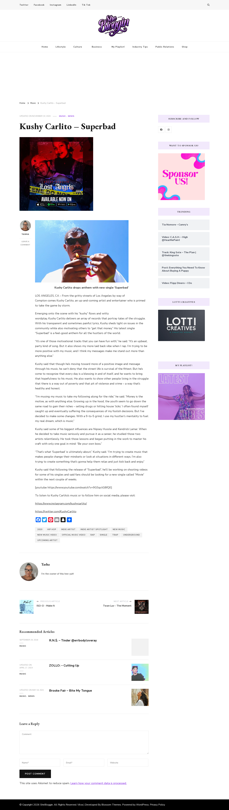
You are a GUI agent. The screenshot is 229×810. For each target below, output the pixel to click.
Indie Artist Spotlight (94, 529)
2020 (39, 529)
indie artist (68, 529)
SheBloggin (46, 804)
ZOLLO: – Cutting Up (64, 665)
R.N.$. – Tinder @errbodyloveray (73, 640)
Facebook (39, 5)
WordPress (142, 804)
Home (45, 46)
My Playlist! (118, 46)
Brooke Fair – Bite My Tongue (70, 690)
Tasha (25, 234)
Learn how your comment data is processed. (98, 783)
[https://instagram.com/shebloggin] (168, 130)
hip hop (51, 529)
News (71, 116)
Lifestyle (61, 46)
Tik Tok (86, 5)
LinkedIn (71, 5)
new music (119, 529)
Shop (185, 46)
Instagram (55, 5)
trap (115, 535)
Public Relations (164, 46)
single (103, 535)
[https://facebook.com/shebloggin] (161, 130)
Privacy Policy (157, 804)
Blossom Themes (111, 804)
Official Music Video (74, 535)
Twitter (23, 5)
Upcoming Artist (47, 540)
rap (93, 535)
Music (62, 116)
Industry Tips (140, 46)
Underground (131, 535)
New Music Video (47, 535)
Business (97, 46)
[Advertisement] (114, 76)
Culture (77, 46)
